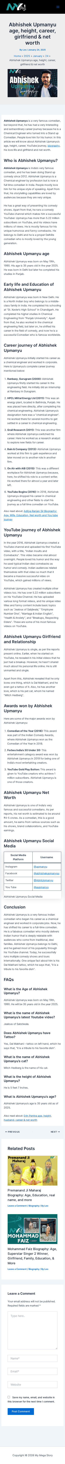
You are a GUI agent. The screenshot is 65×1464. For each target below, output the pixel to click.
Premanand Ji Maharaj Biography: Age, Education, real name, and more (31, 1195)
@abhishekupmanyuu (46, 873)
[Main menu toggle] (58, 7)
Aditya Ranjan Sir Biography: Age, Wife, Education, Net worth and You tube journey (31, 515)
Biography (34, 1205)
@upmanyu (40, 866)
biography (54, 145)
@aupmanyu (41, 887)
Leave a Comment (17, 1205)
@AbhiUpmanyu (43, 880)
